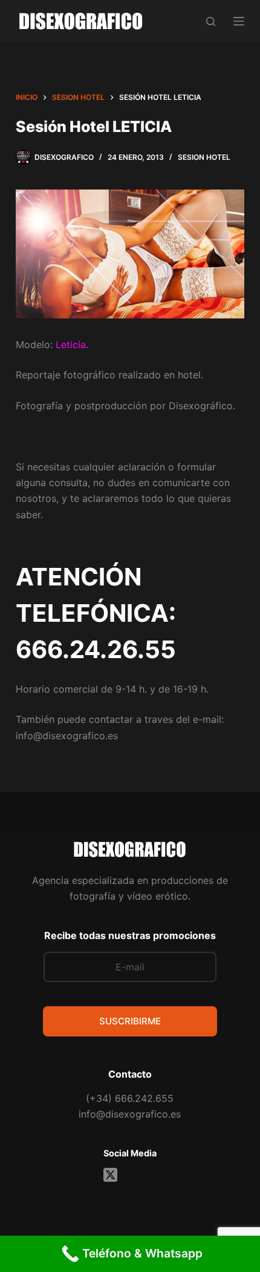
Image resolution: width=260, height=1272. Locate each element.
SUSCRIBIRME (130, 1021)
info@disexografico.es (130, 1114)
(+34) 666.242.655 (130, 1098)
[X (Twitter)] (110, 1175)
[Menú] (238, 21)
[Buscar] (210, 21)
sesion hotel (204, 157)
